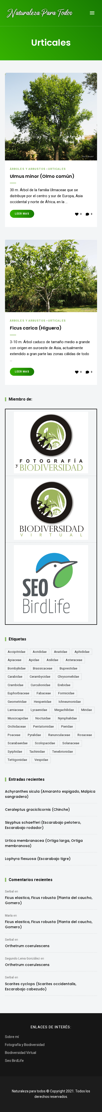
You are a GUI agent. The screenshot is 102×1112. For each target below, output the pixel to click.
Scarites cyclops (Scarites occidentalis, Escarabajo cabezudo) (40, 986)
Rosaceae (84, 735)
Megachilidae (64, 709)
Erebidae (64, 685)
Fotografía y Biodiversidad (25, 1044)
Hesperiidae (42, 701)
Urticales (57, 169)
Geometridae (17, 701)
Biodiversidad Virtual (20, 1052)
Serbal (9, 891)
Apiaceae (14, 660)
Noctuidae (43, 718)
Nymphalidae (67, 718)
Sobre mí (12, 1036)
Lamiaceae (15, 709)
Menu (92, 13)
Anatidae (60, 651)
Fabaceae (44, 693)
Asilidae (52, 660)
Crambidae (15, 685)
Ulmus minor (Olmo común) (42, 176)
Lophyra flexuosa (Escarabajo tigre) (38, 858)
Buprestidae (68, 668)
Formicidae (66, 693)
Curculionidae (40, 685)
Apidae (34, 660)
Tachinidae (37, 751)
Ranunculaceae (59, 735)
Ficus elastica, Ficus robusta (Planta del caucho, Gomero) (48, 900)
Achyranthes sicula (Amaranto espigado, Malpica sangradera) (50, 794)
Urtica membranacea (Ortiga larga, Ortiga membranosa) (44, 843)
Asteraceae (74, 660)
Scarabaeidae (17, 743)
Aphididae (82, 651)
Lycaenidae (39, 709)
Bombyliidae (17, 668)
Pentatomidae (43, 726)
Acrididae (40, 651)
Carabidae (15, 676)
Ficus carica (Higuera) (36, 328)
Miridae (86, 709)
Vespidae (41, 759)
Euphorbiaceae (18, 693)
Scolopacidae (45, 743)
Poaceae (14, 735)
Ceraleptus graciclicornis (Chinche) (37, 809)
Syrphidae (15, 751)
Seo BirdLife (14, 1060)
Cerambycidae (40, 676)
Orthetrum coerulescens (27, 945)
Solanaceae (70, 743)
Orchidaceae (17, 726)
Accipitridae (16, 651)
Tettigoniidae (17, 759)
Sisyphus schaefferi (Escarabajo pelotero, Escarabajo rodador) (43, 825)
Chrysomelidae (68, 676)
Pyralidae (34, 735)
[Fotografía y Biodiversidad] (51, 442)
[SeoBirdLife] (51, 583)
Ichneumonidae (70, 701)
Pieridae (67, 726)
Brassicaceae (42, 668)
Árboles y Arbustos (28, 169)
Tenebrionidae (62, 751)
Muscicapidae (18, 718)
